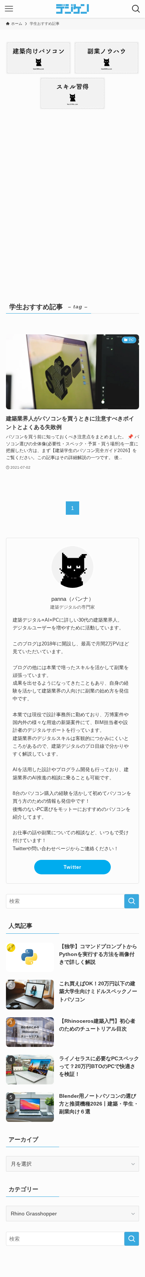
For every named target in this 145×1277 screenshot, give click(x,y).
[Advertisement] (72, 204)
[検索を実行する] (131, 901)
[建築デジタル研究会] (72, 9)
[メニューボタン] (9, 9)
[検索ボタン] (136, 9)
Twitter (72, 867)
